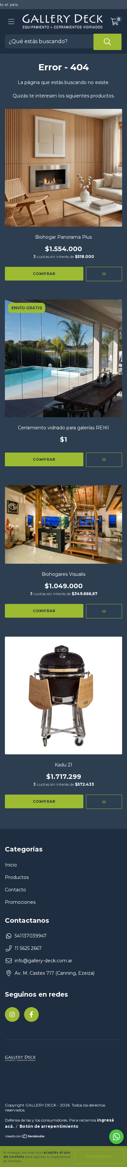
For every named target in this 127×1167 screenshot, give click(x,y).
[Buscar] (107, 42)
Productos (17, 877)
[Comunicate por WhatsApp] (116, 1136)
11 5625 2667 (28, 948)
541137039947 (31, 936)
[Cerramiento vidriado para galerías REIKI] (104, 460)
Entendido (99, 1156)
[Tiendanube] (25, 1137)
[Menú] (11, 21)
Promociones (20, 902)
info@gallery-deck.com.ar (43, 961)
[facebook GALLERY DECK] (31, 1014)
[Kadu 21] (104, 802)
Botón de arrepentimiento (49, 1126)
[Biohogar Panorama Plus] (104, 274)
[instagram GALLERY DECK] (12, 1014)
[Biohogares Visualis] (104, 611)
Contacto (15, 890)
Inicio (11, 865)
